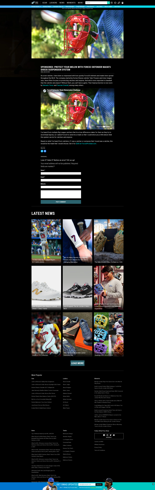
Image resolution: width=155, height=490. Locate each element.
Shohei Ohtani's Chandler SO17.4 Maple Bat (42, 387)
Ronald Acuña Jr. (36, 6)
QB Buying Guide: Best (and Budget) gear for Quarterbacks (43, 471)
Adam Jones (66, 390)
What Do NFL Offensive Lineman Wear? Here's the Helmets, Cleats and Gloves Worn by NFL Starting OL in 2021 (45, 445)
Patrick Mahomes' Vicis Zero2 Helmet (41, 402)
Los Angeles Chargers (69, 451)
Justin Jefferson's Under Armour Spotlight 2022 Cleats (45, 384)
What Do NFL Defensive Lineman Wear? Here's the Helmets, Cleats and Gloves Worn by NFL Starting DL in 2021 (46, 461)
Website (43, 184)
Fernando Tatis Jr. (58, 6)
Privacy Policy (98, 447)
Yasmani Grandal (63, 85)
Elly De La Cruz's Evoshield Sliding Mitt (41, 399)
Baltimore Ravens (67, 460)
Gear (44, 3)
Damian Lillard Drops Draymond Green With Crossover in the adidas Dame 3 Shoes (108, 392)
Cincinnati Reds (67, 442)
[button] (122, 3)
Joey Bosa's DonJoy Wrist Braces (40, 405)
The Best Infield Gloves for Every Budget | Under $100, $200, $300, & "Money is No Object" (45, 466)
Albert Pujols (66, 408)
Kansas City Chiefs (68, 448)
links (84, 8)
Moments (71, 3)
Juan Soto (117, 6)
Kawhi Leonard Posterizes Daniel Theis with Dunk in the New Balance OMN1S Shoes (108, 411)
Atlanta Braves (67, 454)
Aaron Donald (66, 381)
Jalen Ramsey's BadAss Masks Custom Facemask (44, 390)
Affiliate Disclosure (99, 444)
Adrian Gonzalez (67, 399)
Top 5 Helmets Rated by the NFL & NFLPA (42, 433)
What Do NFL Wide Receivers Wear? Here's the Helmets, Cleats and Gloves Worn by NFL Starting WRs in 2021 (45, 477)
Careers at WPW (98, 441)
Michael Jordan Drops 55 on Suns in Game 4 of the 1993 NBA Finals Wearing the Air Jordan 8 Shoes (107, 420)
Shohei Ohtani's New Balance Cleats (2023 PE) (43, 396)
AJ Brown (65, 402)
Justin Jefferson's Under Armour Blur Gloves (43, 393)
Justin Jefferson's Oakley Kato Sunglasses (42, 381)
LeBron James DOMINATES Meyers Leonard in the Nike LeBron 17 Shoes (107, 416)
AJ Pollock (66, 405)
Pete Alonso (90, 6)
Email (43, 177)
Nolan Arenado (70, 6)
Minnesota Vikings (68, 433)
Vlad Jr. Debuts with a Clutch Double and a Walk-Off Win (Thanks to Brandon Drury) (108, 401)
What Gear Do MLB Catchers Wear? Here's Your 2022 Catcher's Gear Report (45, 455)
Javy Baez (99, 6)
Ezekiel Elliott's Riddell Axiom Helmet (41, 408)
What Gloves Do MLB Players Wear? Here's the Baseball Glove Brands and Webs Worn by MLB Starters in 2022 (43, 438)
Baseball (44, 156)
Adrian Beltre (66, 396)
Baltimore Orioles (67, 457)
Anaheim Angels (67, 436)
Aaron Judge (108, 6)
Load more (77, 363)
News (61, 3)
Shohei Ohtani (47, 6)
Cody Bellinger (80, 6)
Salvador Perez (48, 85)
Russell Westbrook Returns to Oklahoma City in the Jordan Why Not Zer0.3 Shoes (107, 396)
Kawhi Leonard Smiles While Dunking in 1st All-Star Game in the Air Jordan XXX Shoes (107, 387)
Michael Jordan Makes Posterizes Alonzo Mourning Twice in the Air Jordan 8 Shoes (108, 425)
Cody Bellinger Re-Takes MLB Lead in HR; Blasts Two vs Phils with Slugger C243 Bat (108, 406)
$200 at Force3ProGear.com (86, 144)
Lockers (53, 3)
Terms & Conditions (99, 450)
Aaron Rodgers (67, 387)
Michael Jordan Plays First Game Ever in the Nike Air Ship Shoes (108, 382)
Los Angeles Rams (68, 439)
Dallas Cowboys (67, 445)
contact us (93, 487)
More (80, 3)
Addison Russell (67, 393)
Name (43, 170)
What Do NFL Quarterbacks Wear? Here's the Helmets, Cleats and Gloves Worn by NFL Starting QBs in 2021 (45, 450)
